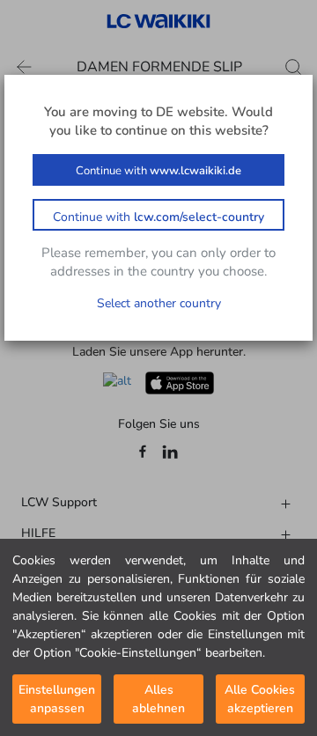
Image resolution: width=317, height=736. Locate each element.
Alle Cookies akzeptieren (260, 699)
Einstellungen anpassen (56, 699)
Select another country (159, 303)
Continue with (158, 171)
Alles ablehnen (158, 699)
